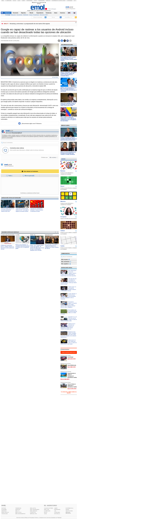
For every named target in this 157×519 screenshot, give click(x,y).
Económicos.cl (55, 0)
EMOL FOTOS (18, 512)
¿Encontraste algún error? (31, 123)
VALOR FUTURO (69, 510)
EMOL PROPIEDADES (34, 509)
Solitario (63, 230)
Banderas (63, 171)
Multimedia (25, 14)
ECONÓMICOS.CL (69, 508)
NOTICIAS (4, 508)
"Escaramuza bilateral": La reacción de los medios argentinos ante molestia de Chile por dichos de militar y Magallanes (69, 304)
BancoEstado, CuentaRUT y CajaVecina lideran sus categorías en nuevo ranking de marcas (51, 246)
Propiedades (41, 0)
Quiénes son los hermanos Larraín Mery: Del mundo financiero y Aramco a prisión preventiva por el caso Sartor (69, 89)
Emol (3, 0)
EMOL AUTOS (33, 508)
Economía (15, 12)
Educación (13, 14)
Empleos (48, 0)
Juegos (63, 159)
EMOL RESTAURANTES (20, 513)
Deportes (23, 12)
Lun (74, 0)
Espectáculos (40, 12)
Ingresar (67, 8)
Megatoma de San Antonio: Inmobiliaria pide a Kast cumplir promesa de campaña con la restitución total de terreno (68, 334)
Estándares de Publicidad (56, 517)
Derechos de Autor (20, 517)
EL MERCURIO (47, 510)
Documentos (19, 14)
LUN (55, 510)
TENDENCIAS (18, 508)
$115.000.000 (72, 388)
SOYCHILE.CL (57, 513)
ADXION (67, 509)
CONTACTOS (33, 512)
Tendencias (48, 12)
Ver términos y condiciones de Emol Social (29, 193)
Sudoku (62, 246)
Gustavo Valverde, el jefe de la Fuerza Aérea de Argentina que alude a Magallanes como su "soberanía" (68, 296)
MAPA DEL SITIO (33, 513)
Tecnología (7, 14)
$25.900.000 (72, 359)
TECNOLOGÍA (5, 513)
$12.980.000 (72, 367)
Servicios (62, 12)
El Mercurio (8, 0)
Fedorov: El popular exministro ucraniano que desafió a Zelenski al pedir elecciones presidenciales (69, 139)
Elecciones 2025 (44, 14)
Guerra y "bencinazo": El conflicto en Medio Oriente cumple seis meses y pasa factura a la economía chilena (68, 74)
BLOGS (45, 512)
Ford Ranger (70, 357)
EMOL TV (17, 510)
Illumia (17, 234)
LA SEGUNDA (57, 512)
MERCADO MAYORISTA (68, 513)
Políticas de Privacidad (29, 517)
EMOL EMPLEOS (33, 510)
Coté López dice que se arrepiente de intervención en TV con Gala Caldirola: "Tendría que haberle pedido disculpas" (69, 281)
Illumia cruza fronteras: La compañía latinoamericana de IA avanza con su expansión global (22, 246)
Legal (19, 0)
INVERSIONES (57, 509)
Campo (23, 0)
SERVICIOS (17, 509)
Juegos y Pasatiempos (34, 14)
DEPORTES (4, 510)
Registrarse (72, 8)
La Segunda (69, 0)
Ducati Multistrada (72, 365)
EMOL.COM (46, 509)
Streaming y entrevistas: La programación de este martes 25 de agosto (30, 23)
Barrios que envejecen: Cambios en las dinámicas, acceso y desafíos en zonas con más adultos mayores (69, 59)
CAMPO (55, 508)
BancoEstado (49, 234)
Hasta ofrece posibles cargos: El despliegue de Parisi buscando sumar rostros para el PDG (68, 104)
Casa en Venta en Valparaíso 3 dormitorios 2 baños (72, 385)
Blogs (14, 0)
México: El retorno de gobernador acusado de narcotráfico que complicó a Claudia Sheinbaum (68, 153)
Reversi (62, 186)
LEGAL (45, 513)
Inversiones (29, 0)
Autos (35, 0)
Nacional (7, 12)
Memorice (63, 201)
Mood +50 (32, 234)
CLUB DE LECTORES (48, 508)
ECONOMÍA (4, 509)
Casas (63, 0)
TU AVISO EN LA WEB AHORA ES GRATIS (69, 392)
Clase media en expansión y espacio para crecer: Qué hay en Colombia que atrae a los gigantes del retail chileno (68, 119)
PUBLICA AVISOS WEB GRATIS (69, 352)
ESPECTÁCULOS (5, 512)
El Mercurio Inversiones (8, 234)
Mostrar (39, 3)
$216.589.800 (65, 379)
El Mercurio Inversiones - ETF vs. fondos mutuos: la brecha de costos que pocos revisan (7, 247)
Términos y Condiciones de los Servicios (42, 517)
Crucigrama (63, 216)
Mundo (31, 12)
